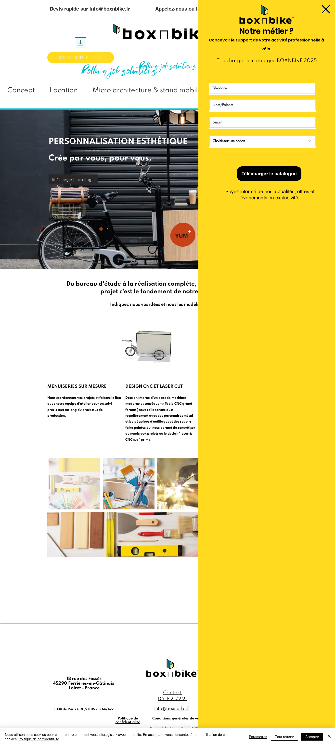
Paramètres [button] (258, 736)
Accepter (312, 736)
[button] (326, 9)
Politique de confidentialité (39, 738)
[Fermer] (329, 736)
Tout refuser (284, 736)
